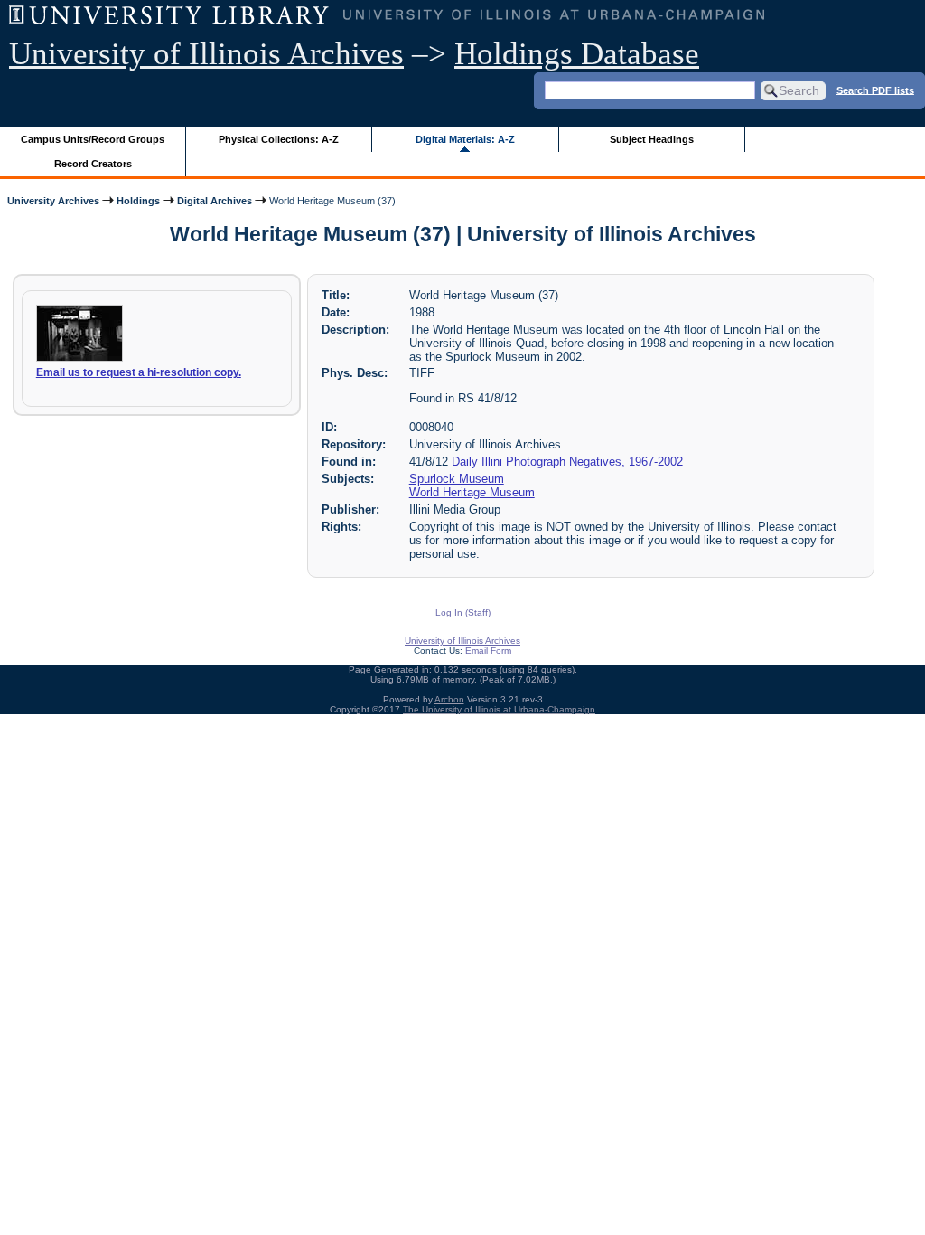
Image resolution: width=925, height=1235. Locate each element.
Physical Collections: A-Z (279, 139)
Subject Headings (652, 139)
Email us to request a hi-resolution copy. (138, 372)
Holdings (138, 200)
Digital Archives (214, 200)
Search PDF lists (875, 89)
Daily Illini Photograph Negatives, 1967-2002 (567, 461)
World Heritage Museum (472, 492)
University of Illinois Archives (206, 53)
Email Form (488, 650)
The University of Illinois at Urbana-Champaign (499, 709)
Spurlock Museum (456, 479)
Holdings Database (576, 53)
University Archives (53, 200)
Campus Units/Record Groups (92, 139)
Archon (449, 699)
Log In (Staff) (463, 613)
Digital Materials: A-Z (465, 139)
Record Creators (93, 163)
